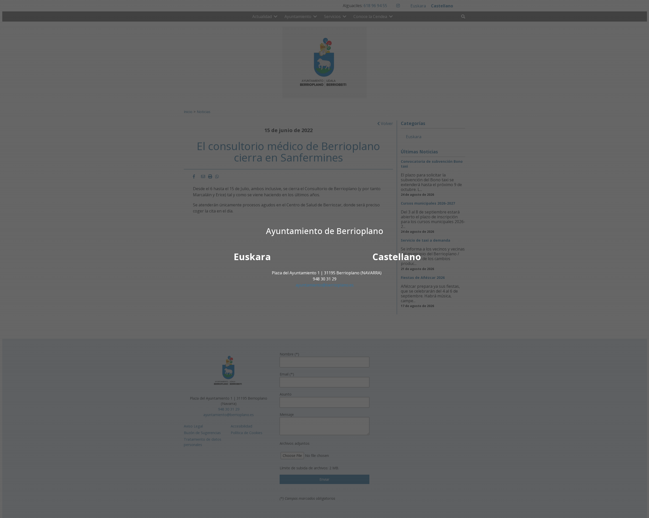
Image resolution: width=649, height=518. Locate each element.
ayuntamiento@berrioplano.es (325, 285)
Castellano (396, 257)
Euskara (252, 257)
